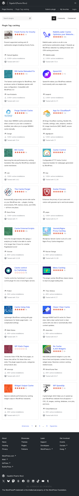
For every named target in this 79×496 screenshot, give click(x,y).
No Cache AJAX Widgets (59, 347)
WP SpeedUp (58, 385)
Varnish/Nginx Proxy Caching (59, 229)
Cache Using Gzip (22, 307)
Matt (5, 459)
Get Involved (65, 438)
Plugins (24, 445)
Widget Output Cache (24, 385)
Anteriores (25, 426)
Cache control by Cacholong (21, 269)
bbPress (6, 463)
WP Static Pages (22, 346)
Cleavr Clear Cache (61, 307)
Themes (24, 442)
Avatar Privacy (59, 189)
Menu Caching (59, 268)
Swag (63, 449)
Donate (63, 445)
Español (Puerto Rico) (15, 476)
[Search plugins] (30, 18)
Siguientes (53, 426)
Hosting (5, 445)
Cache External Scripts (24, 228)
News (4, 442)
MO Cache (19, 150)
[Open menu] (75, 3)
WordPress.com (9, 456)
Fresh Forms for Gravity (25, 32)
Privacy (5, 449)
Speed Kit (57, 71)
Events (62, 442)
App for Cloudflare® (61, 110)
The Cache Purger (22, 189)
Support (43, 442)
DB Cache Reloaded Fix (25, 71)
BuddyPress (7, 467)
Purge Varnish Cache (24, 110)
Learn (43, 438)
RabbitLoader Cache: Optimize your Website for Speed (63, 33)
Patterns (24, 449)
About (4, 438)
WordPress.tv (47, 449)
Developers (45, 445)
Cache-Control (59, 150)
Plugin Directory (7, 9)
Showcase (25, 438)
